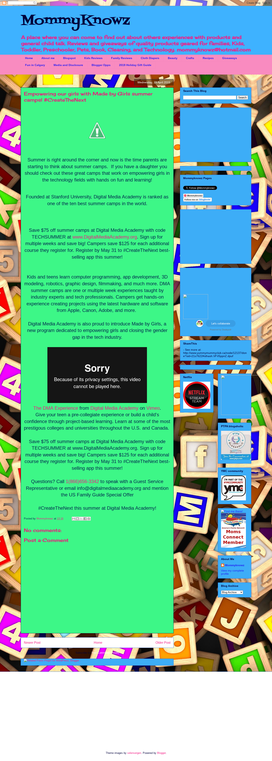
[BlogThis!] (77, 519)
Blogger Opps (101, 65)
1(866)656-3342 (82, 481)
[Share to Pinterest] (89, 519)
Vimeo (153, 408)
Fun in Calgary (35, 65)
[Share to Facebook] (85, 519)
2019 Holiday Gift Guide (135, 65)
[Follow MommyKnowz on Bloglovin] (197, 200)
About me (48, 58)
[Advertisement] (215, 134)
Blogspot (69, 58)
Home (29, 58)
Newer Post (32, 642)
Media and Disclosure (68, 65)
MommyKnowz (75, 21)
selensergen (134, 752)
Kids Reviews (93, 58)
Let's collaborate (220, 323)
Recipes (208, 58)
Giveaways (229, 58)
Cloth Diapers (150, 58)
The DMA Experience (55, 408)
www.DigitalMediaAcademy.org (104, 237)
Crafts (190, 58)
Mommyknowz (45, 518)
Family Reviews (121, 58)
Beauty (172, 58)
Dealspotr (226, 329)
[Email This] (74, 519)
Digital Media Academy (114, 408)
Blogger (161, 752)
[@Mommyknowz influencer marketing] (200, 326)
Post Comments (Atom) (105, 652)
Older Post (163, 642)
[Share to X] (81, 519)
